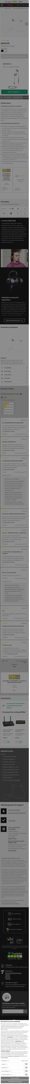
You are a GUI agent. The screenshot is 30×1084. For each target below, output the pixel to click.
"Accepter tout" (18, 1040)
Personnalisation (5, 1071)
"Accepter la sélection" (5, 1050)
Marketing (4, 1067)
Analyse (3, 1064)
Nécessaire (4, 1060)
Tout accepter (15, 1078)
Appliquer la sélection (15, 1081)
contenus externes (6, 1074)
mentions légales (4, 1057)
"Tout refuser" (10, 1036)
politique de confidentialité (13, 1056)
